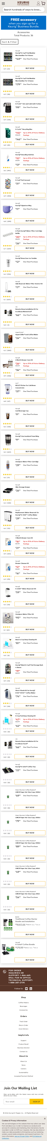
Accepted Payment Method (23, 1076)
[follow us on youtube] (26, 988)
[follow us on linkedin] (31, 988)
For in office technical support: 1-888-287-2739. (21, 980)
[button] (3, 3)
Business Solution (23, 1048)
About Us (23, 1061)
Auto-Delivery (23, 1029)
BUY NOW (30, 68)
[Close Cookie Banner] (44, 1118)
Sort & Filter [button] (9, 41)
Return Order (23, 1025)
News (23, 1065)
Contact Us (23, 1051)
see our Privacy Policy (22, 1136)
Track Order (24, 1021)
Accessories (23, 1010)
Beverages (23, 1006)
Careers (23, 1069)
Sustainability (23, 1072)
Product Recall (23, 1044)
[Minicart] (43, 3)
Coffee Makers (23, 1002)
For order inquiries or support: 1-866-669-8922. (20, 974)
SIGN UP (36, 1101)
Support (23, 1040)
